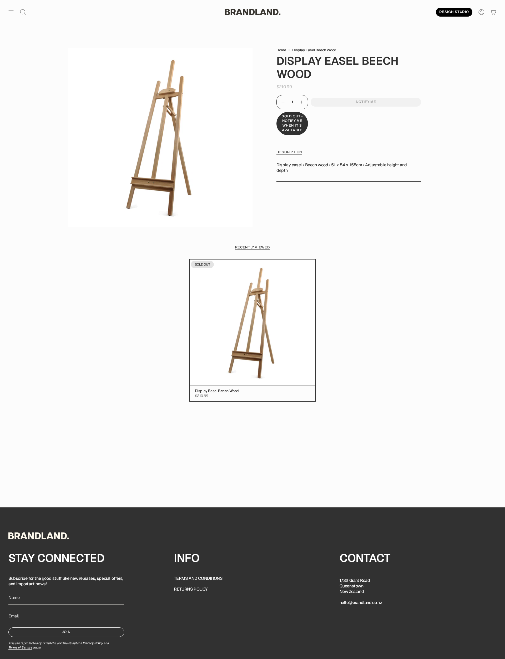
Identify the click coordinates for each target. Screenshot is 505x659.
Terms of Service (20, 647)
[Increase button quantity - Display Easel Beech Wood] (301, 102)
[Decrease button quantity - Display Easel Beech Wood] (282, 102)
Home (281, 50)
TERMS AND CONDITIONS (198, 578)
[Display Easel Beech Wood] (253, 322)
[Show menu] (11, 12)
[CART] (493, 12)
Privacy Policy (93, 643)
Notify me (366, 102)
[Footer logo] (38, 535)
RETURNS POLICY (191, 589)
